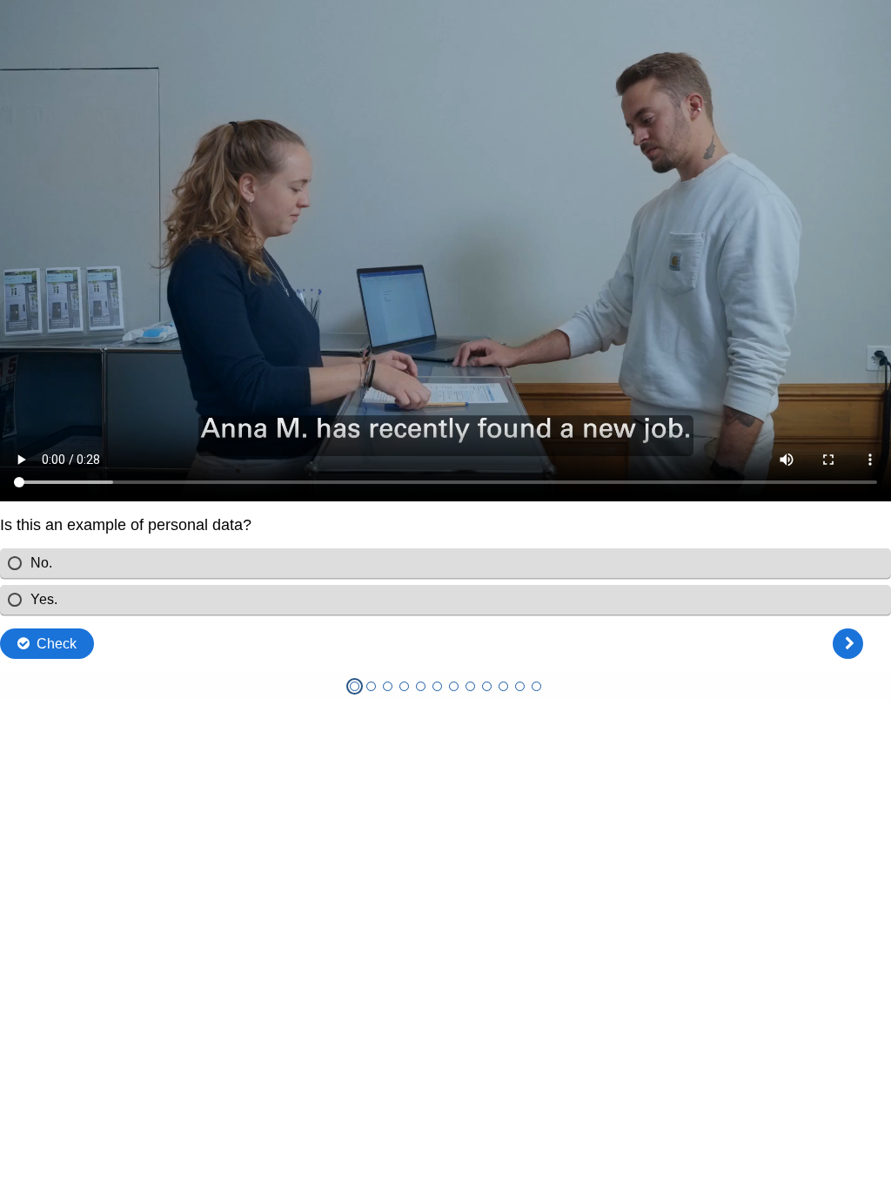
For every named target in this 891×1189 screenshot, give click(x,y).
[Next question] (848, 643)
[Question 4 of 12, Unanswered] (404, 686)
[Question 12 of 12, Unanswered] (536, 686)
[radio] (445, 563)
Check (57, 643)
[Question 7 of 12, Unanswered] (454, 686)
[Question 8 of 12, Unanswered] (470, 686)
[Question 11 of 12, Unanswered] (520, 686)
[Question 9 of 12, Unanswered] (487, 686)
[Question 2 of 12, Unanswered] (371, 686)
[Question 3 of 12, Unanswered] (387, 686)
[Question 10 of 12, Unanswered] (503, 686)
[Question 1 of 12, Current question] (354, 686)
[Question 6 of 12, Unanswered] (437, 686)
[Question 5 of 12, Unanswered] (420, 686)
